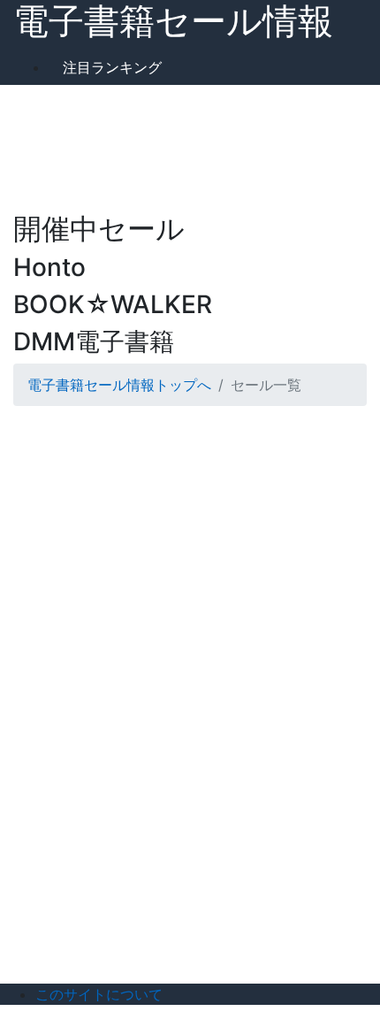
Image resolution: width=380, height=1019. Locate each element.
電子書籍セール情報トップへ (119, 385)
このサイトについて (99, 994)
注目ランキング (112, 67)
